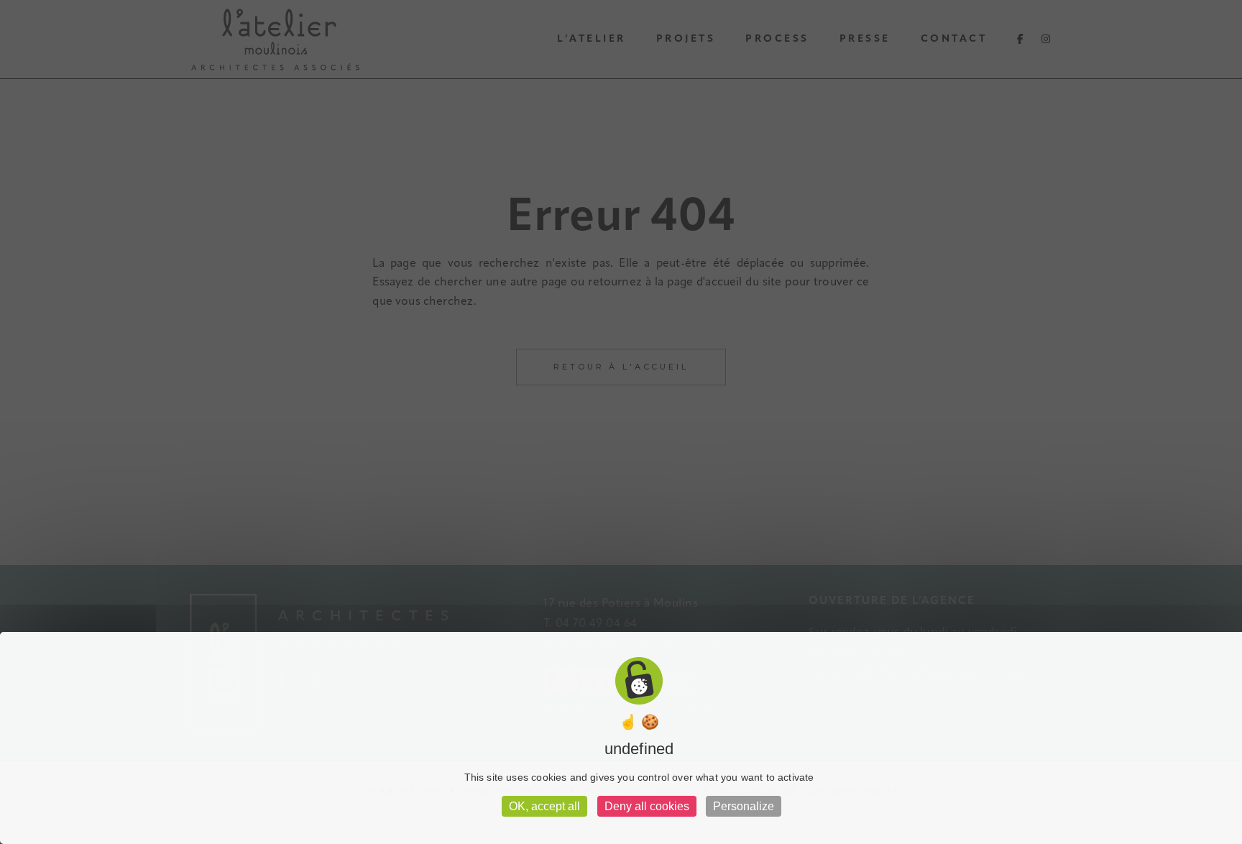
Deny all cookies (646, 806)
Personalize (743, 806)
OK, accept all (544, 806)
